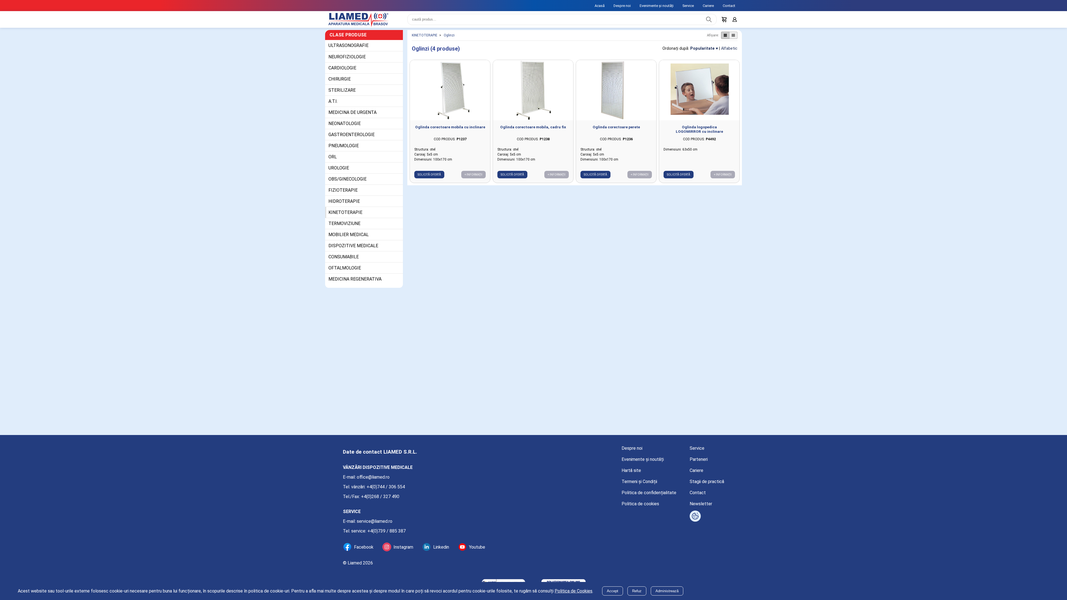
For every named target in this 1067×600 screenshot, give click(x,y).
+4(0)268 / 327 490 (380, 496)
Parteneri (699, 459)
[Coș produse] (723, 21)
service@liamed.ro (374, 521)
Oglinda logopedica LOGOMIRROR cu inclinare (699, 132)
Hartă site (631, 470)
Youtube (477, 547)
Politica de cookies (640, 503)
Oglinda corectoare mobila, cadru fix (533, 130)
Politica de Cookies (573, 591)
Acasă (600, 6)
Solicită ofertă (429, 177)
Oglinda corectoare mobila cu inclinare (450, 130)
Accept (612, 591)
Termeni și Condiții (639, 481)
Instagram (403, 547)
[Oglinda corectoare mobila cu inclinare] (450, 93)
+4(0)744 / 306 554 (386, 486)
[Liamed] (364, 21)
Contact (729, 6)
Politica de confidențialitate (649, 492)
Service (688, 6)
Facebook (363, 547)
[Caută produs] (707, 21)
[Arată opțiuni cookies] (695, 516)
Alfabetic (729, 51)
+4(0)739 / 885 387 (386, 531)
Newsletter (701, 503)
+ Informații (473, 177)
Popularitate (702, 51)
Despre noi (622, 6)
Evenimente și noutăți (657, 6)
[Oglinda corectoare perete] (616, 93)
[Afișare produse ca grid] (725, 38)
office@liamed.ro (373, 477)
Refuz (637, 591)
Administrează (667, 591)
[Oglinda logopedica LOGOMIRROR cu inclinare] (699, 93)
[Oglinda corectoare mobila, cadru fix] (533, 93)
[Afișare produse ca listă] (733, 38)
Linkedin (441, 547)
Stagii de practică (707, 481)
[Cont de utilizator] (734, 21)
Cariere (708, 6)
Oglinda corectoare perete (616, 130)
